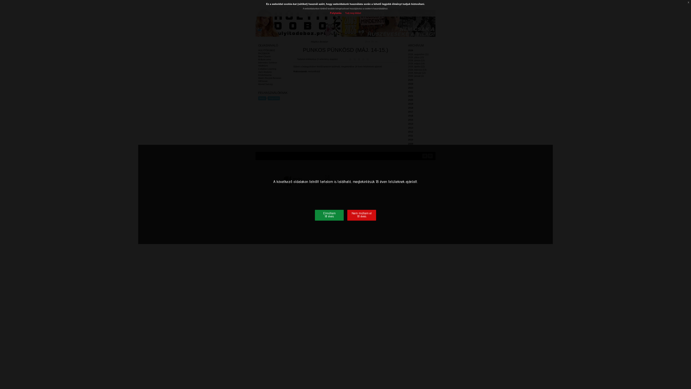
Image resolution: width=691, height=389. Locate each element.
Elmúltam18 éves (329, 214)
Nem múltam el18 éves (362, 214)
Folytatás (336, 13)
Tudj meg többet (353, 13)
